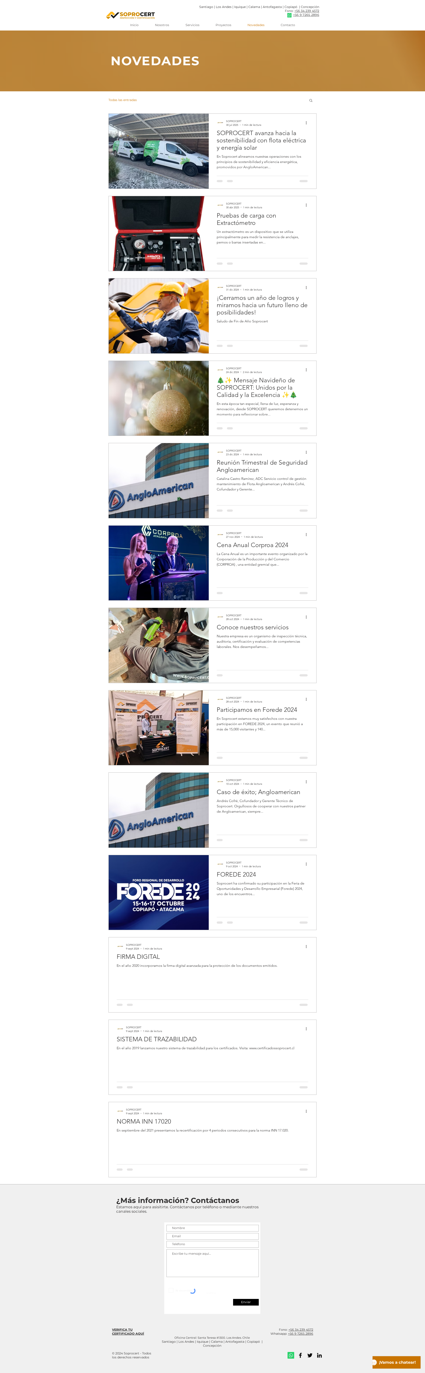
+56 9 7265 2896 (300, 1334)
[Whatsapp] (291, 1355)
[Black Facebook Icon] (300, 1355)
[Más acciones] (307, 122)
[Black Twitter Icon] (310, 1355)
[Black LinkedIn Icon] (319, 1355)
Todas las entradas (122, 100)
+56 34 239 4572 (306, 11)
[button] (311, 100)
